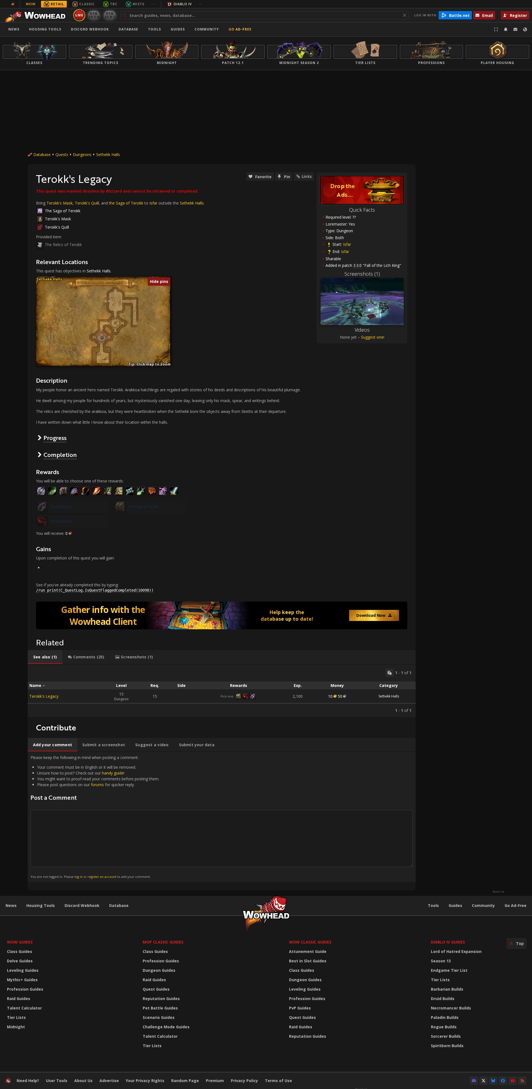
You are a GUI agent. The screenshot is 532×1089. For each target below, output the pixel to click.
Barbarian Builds (447, 989)
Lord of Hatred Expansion (456, 951)
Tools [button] (154, 29)
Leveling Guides (23, 970)
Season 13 (441, 960)
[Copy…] (389, 673)
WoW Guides (20, 942)
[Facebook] (503, 1081)
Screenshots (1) (362, 273)
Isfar (347, 244)
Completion (60, 454)
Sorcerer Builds (446, 1036)
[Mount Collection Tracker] (221, 615)
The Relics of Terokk (63, 244)
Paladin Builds (445, 1017)
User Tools (56, 1080)
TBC (113, 4)
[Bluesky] (493, 1081)
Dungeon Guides (159, 970)
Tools (433, 905)
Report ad (498, 891)
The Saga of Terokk (62, 210)
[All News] (12, 4)
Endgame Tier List (449, 970)
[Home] (37, 15)
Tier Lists (16, 1017)
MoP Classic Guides (163, 942)
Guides (178, 29)
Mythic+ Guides (22, 979)
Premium (215, 1080)
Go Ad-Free (240, 29)
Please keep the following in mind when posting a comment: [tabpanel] (94, 817)
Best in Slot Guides (307, 960)
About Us (83, 1080)
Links (307, 176)
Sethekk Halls (108, 154)
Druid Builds (442, 998)
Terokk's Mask (60, 203)
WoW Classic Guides (310, 942)
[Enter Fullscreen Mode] (496, 29)
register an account (102, 877)
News (13, 29)
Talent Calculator (24, 1008)
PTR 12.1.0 (94, 15)
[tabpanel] (222, 690)
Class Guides (19, 951)
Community (207, 29)
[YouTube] (512, 1081)
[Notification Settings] (506, 29)
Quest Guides (156, 989)
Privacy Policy (244, 1080)
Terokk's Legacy (43, 696)
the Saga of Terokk (126, 203)
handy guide (113, 773)
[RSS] (522, 1081)
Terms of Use (278, 1080)
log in (79, 877)
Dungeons (82, 154)
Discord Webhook (90, 29)
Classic (87, 4)
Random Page (185, 1080)
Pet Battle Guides (160, 1008)
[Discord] (474, 1081)
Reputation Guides (161, 998)
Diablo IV (183, 4)
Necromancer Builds (451, 1008)
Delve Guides (20, 960)
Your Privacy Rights (145, 1080)
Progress (55, 437)
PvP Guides (300, 1008)
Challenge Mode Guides (166, 1026)
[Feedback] (515, 29)
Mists (138, 4)
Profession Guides (25, 989)
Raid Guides (18, 998)
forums (97, 784)
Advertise (109, 1080)
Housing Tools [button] (45, 29)
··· (153, 4)
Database (128, 29)
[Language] (525, 29)
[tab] (45, 657)
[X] (483, 1081)
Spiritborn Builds (447, 1045)
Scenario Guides (159, 1017)
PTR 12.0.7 (109, 15)
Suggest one (372, 337)
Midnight (16, 1026)
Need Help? (28, 1080)
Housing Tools (40, 905)
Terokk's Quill (87, 203)
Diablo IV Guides (448, 942)
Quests (61, 154)
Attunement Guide (307, 951)
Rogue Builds (444, 1026)
